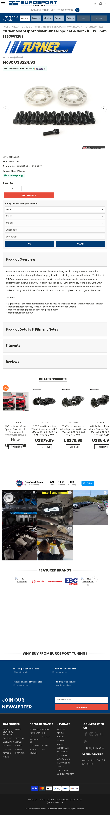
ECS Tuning (35, 745)
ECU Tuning (62, 755)
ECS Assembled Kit (34, 739)
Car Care (7, 738)
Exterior (7, 745)
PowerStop (35, 733)
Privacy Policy (63, 763)
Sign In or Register (65, 774)
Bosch (33, 749)
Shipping (60, 744)
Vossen (45, 745)
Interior (18, 745)
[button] (100, 3)
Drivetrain (19, 738)
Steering (7, 753)
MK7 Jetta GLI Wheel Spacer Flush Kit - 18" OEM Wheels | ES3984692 (15, 431)
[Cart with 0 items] (104, 3)
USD (91, 772)
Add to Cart (17, 447)
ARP (43, 749)
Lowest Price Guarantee (62, 10)
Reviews (60, 737)
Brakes (18, 729)
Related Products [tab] (53, 379)
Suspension (20, 753)
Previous (5, 109)
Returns (60, 740)
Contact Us (62, 770)
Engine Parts (8, 742)
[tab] (55, 259)
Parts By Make (63, 748)
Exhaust (18, 742)
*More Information (21, 672)
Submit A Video (63, 759)
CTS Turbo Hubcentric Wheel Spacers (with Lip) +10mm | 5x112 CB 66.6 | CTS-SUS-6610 (73, 431)
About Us (61, 729)
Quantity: (8, 183)
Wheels (6, 757)
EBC (43, 733)
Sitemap (60, 766)
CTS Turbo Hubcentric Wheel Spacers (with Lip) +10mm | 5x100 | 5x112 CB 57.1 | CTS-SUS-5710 (44, 431)
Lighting (7, 749)
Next (104, 109)
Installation (62, 751)
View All (33, 753)
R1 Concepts (35, 729)
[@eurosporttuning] (19, 483)
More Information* (60, 672)
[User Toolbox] (95, 3)
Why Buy (60, 733)
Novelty (18, 749)
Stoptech (46, 737)
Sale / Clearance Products (8, 732)
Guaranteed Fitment (40, 10)
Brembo (45, 729)
